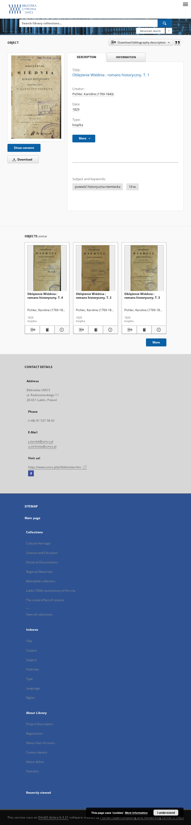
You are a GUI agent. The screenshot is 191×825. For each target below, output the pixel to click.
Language (33, 688)
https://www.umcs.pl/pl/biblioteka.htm (55, 467)
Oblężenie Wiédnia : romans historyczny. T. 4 (45, 295)
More (156, 342)
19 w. (132, 187)
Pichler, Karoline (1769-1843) (93, 94)
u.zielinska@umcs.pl (42, 446)
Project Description (39, 724)
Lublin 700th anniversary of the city (50, 590)
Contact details (36, 752)
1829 (75, 109)
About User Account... (41, 743)
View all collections (39, 614)
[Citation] (177, 42)
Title (29, 641)
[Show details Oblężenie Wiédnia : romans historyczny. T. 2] (109, 330)
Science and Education (42, 553)
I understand (166, 812)
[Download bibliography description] (32, 330)
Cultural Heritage (38, 543)
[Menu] (185, 4)
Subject (31, 660)
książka (77, 125)
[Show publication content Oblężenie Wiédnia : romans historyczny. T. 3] (144, 330)
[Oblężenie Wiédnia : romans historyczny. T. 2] (95, 268)
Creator (31, 650)
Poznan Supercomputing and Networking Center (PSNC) (142, 817)
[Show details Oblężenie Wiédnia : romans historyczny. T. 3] (158, 330)
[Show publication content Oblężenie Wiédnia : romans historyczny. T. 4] (47, 330)
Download (24, 159)
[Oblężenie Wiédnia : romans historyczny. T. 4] (47, 268)
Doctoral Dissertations (42, 562)
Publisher (32, 669)
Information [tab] (126, 57)
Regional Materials (39, 572)
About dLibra (35, 762)
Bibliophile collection (40, 581)
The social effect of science (45, 600)
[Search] (165, 23)
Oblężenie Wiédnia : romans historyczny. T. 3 (142, 295)
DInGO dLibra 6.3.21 (53, 817)
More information (136, 813)
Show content (24, 148)
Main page (32, 518)
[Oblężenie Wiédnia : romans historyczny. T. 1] (36, 97)
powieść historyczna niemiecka (97, 187)
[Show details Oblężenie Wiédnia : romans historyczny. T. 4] (61, 330)
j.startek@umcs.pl (40, 441)
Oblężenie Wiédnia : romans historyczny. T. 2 (93, 295)
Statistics (32, 771)
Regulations (34, 733)
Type (29, 679)
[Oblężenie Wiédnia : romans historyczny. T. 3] (144, 268)
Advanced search (150, 31)
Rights (30, 698)
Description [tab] (86, 57)
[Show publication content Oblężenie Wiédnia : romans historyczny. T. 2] (96, 330)
